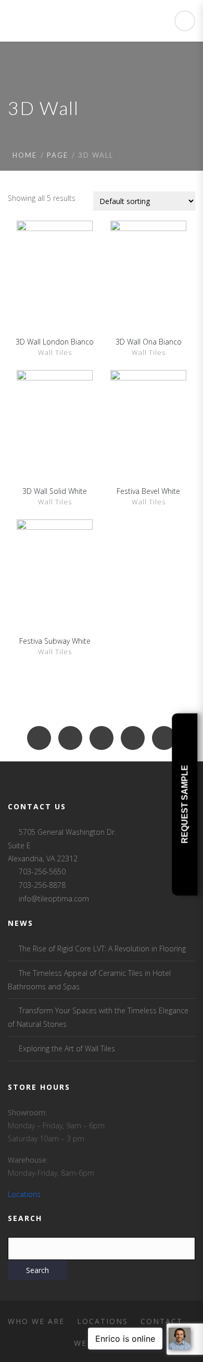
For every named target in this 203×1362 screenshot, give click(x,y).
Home (24, 155)
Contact (162, 1321)
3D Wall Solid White (54, 491)
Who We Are (36, 1321)
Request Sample (184, 804)
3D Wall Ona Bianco (149, 342)
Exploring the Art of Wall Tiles (67, 1048)
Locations (24, 1194)
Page (57, 155)
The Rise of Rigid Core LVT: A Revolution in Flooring (102, 948)
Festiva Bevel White (148, 491)
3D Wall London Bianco (55, 342)
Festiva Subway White (55, 641)
